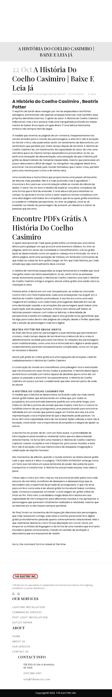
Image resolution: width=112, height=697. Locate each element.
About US (18, 641)
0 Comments (76, 94)
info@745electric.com (36, 679)
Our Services (21, 646)
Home (16, 636)
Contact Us (20, 651)
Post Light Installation (30, 617)
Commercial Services (27, 612)
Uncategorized (44, 94)
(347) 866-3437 (32, 673)
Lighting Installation (28, 607)
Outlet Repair (22, 622)
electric (61, 94)
